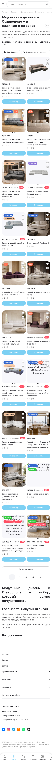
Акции (5, 660)
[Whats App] (23, 729)
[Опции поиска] (46, 4)
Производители (9, 671)
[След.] (40, 577)
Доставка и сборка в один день (19, 42)
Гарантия (43, 42)
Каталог (6, 654)
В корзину (13, 101)
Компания (7, 679)
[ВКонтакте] (3, 729)
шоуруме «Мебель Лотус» (16, 617)
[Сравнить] (23, 63)
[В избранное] (23, 59)
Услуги (5, 666)
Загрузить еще (26, 569)
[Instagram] (8, 729)
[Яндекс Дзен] (28, 729)
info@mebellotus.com (11, 715)
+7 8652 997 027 (9, 711)
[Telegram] (13, 729)
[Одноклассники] (18, 729)
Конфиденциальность (11, 753)
